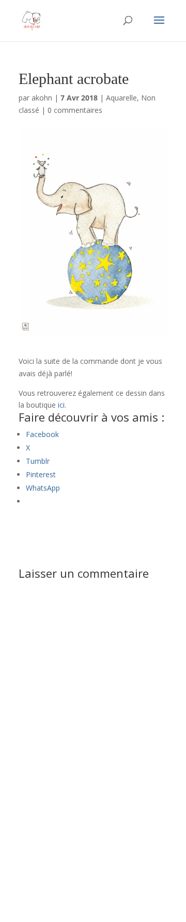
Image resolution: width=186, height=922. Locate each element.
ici (60, 405)
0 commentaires (75, 110)
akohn (42, 98)
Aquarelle (121, 98)
